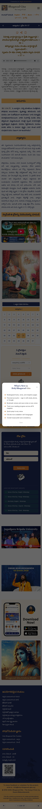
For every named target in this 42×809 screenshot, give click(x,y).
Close (21, 422)
